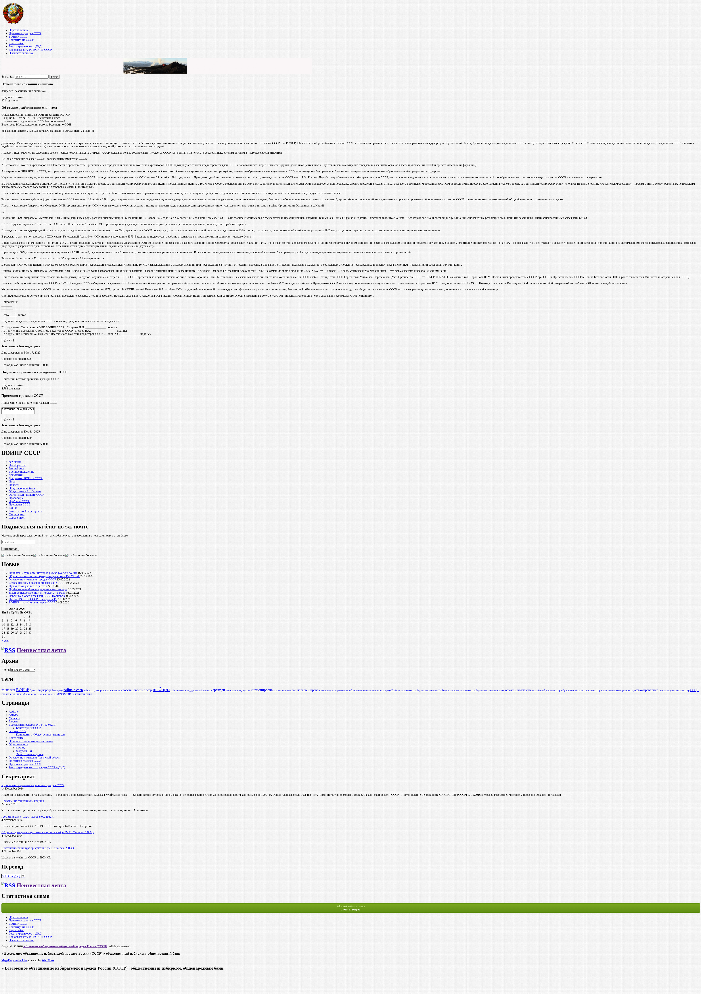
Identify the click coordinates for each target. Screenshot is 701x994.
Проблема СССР (19, 501)
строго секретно (11, 693)
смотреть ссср (682, 690)
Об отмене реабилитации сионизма (31, 741)
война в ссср (73, 690)
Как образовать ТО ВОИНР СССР (30, 49)
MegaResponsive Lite (14, 960)
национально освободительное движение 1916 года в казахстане (430, 690)
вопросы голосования (109, 690)
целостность (78, 693)
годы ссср (181, 690)
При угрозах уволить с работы (28, 586)
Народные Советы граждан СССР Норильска (37, 595)
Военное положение (21, 471)
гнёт (173, 690)
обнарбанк (537, 690)
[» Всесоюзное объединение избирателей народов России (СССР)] (13, 23)
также (53, 694)
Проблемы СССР (19, 504)
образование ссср (551, 690)
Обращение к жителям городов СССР (32, 579)
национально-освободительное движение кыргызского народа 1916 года (367, 690)
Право (33, 690)
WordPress (48, 960)
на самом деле (326, 690)
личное (20, 747)
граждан (219, 690)
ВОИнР (22, 689)
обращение (567, 690)
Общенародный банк (22, 488)
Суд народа (44, 690)
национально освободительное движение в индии (482, 690)
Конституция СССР (21, 39)
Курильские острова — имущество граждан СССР (32, 785)
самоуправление (646, 690)
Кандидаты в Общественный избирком (40, 734)
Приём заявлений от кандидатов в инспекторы (38, 589)
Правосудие (16, 497)
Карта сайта (16, 43)
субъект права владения (34, 694)
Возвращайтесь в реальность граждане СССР (37, 582)
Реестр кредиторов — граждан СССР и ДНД (37, 767)
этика (89, 693)
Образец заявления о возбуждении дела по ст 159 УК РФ (44, 576)
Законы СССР (17, 731)
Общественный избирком (25, 491)
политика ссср (592, 690)
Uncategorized (17, 465)
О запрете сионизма (21, 53)
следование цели (666, 690)
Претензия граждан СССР (25, 33)
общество (579, 690)
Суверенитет (17, 517)
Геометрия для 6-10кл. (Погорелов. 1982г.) (27, 816)
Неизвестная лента (41, 650)
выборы (161, 689)
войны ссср (89, 690)
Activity (13, 714)
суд (48, 694)
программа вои (614, 690)
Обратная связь (18, 30)
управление (64, 693)
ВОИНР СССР (18, 36)
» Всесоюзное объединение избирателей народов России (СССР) (65, 946)
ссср (694, 689)
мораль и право (308, 690)
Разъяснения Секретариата (25, 511)
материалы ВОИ (289, 690)
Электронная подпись (29, 754)
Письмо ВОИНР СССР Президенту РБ (33, 599)
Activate (13, 711)
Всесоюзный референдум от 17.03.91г (32, 724)
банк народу (57, 690)
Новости (14, 484)
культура (277, 690)
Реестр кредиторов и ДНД (25, 46)
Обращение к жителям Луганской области (35, 757)
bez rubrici (15, 461)
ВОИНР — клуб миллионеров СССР (32, 602)
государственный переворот (199, 690)
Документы (16, 474)
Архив (5, 669)
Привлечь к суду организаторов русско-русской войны (43, 572)
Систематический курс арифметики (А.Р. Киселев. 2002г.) (37, 848)
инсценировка (262, 690)
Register (13, 721)
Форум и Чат (24, 750)
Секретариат (16, 514)
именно (234, 690)
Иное (12, 481)
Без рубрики (16, 468)
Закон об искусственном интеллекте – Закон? (37, 592)
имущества (244, 690)
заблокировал (351, 908)
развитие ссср (628, 690)
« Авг (5, 640)
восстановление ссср (137, 690)
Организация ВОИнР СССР (26, 494)
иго (227, 690)
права (604, 690)
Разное (13, 507)
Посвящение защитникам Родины (22, 800)
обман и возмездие (518, 690)
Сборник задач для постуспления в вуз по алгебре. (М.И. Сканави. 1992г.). (47, 832)
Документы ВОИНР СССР (26, 478)
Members (14, 718)
